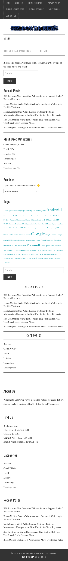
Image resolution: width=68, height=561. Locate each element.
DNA (10, 228)
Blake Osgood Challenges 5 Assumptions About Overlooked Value (33, 127)
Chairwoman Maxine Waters (26, 220)
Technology (8, 158)
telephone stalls (33, 254)
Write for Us (54, 9)
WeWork (34, 258)
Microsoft (33, 245)
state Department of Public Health (15, 254)
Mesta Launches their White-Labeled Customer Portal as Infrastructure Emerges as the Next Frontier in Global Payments (32, 113)
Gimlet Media (8, 235)
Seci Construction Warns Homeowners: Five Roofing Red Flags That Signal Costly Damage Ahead (31, 121)
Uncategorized (9, 168)
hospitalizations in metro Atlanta (24, 240)
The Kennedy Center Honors (48, 254)
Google (38, 233)
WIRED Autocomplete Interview (49, 258)
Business (7, 163)
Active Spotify (8, 210)
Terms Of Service (35, 3)
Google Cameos (51, 235)
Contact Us (11, 15)
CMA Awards (51, 220)
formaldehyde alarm (43, 228)
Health (6, 149)
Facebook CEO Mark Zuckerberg (24, 228)
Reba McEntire (46, 250)
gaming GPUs (56, 228)
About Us (19, 3)
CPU (57, 220)
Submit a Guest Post (15, 9)
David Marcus (46, 224)
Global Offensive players (22, 235)
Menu (6, 39)
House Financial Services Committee (48, 240)
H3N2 (10, 240)
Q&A (39, 250)
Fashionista (28, 556)
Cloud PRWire (9, 144)
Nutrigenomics (8, 250)
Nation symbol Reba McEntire (51, 245)
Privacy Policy (54, 3)
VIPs (29, 258)
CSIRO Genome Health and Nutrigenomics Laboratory (22, 224)
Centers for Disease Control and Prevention (38, 216)
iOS (11, 245)
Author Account (36, 9)
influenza (6, 245)
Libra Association (20, 245)
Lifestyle (7, 153)
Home (8, 3)
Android (54, 209)
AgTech (43, 210)
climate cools (40, 220)
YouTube (6, 262)
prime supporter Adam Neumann (25, 250)
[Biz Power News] (34, 27)
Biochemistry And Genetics (12, 216)
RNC (54, 250)
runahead (60, 250)
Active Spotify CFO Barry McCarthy (27, 210)
